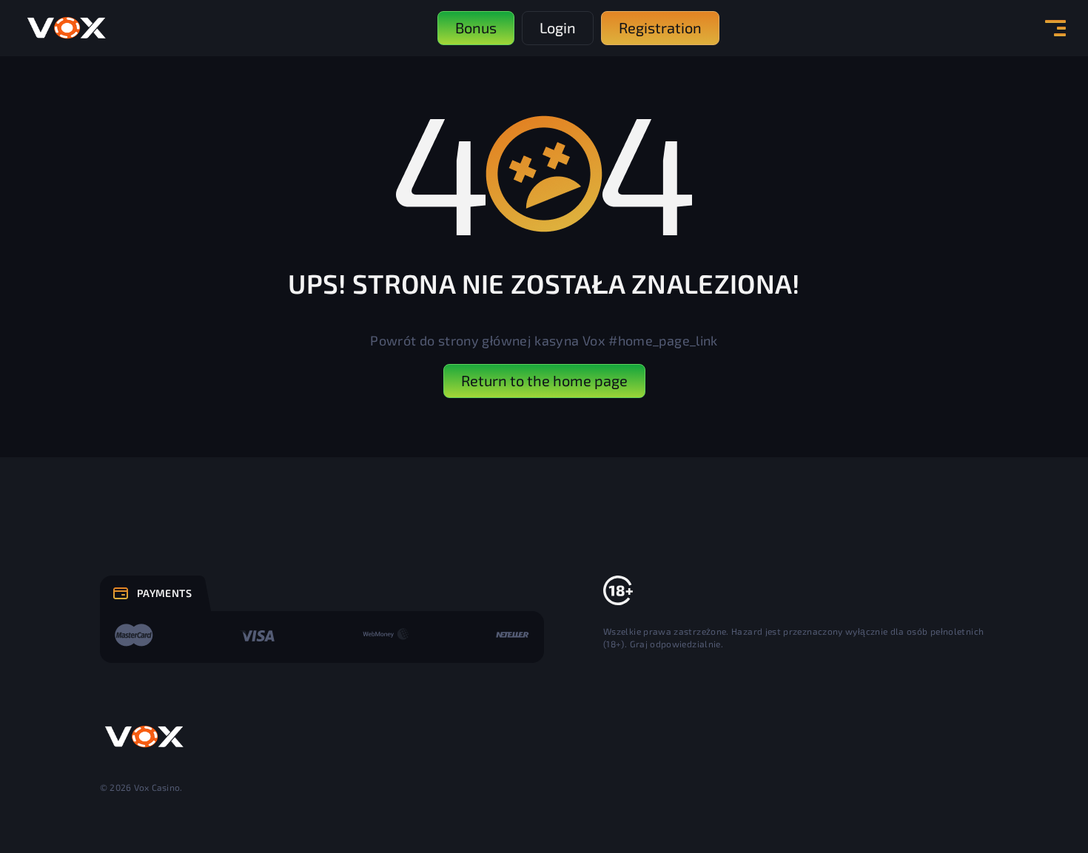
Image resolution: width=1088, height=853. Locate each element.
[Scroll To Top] (1020, 809)
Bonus (476, 27)
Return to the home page (544, 380)
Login (558, 27)
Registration (660, 27)
